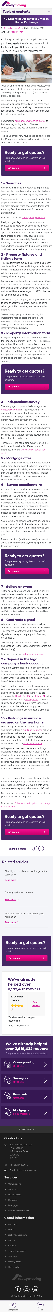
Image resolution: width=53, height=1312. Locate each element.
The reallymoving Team (14, 28)
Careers (12, 1245)
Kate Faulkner (17, 32)
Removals (13, 1200)
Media (11, 1229)
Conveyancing (14, 1184)
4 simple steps (40, 1053)
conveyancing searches (33, 217)
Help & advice (14, 1194)
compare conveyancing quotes (30, 121)
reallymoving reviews (17, 1235)
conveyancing (32, 699)
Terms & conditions (17, 1251)
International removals (18, 1210)
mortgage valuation (11, 409)
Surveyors (13, 1189)
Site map (12, 1256)
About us (12, 1224)
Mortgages (13, 1205)
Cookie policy (14, 1267)
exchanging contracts (32, 654)
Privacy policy (14, 1261)
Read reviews (36, 1004)
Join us (11, 1240)
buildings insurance (32, 730)
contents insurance (32, 743)
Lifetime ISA (39, 696)
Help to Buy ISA (22, 696)
